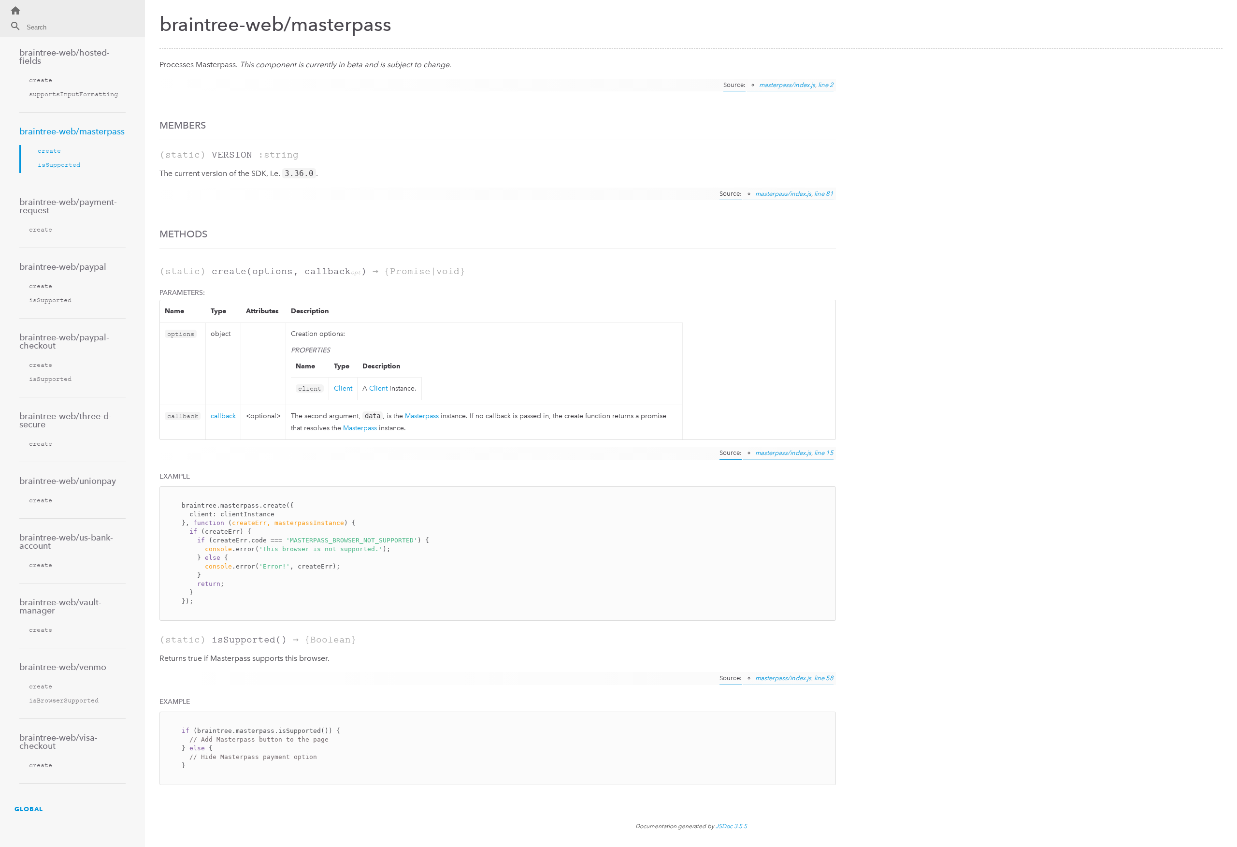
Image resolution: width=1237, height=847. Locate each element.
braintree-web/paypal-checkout (64, 341)
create (40, 80)
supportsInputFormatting (73, 94)
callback (223, 416)
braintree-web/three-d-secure (65, 420)
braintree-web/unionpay (67, 481)
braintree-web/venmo (62, 667)
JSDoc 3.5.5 (731, 826)
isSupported (59, 164)
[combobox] (64, 28)
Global (28, 809)
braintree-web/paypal (62, 267)
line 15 (824, 452)
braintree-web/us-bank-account (66, 541)
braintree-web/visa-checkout (58, 741)
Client (343, 388)
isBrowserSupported (64, 700)
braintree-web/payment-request (68, 206)
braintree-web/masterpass (72, 131)
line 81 (824, 193)
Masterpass (422, 416)
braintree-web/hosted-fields (64, 56)
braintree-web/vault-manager (60, 606)
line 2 (826, 84)
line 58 (824, 678)
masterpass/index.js (787, 84)
